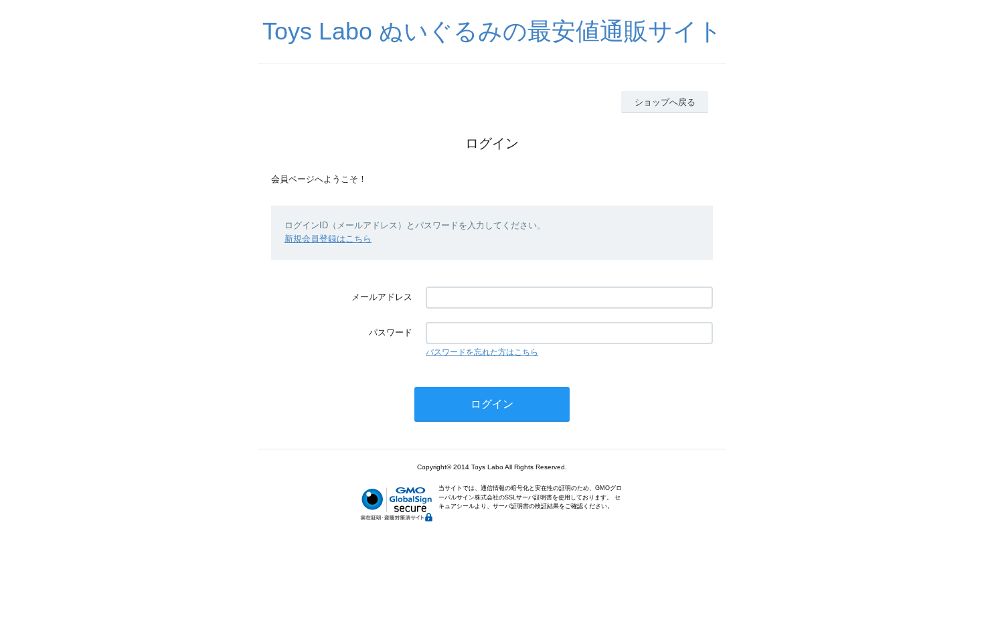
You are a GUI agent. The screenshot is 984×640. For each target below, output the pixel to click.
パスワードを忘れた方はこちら (482, 352)
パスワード (390, 332)
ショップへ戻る (665, 102)
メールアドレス (381, 297)
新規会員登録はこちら (328, 239)
